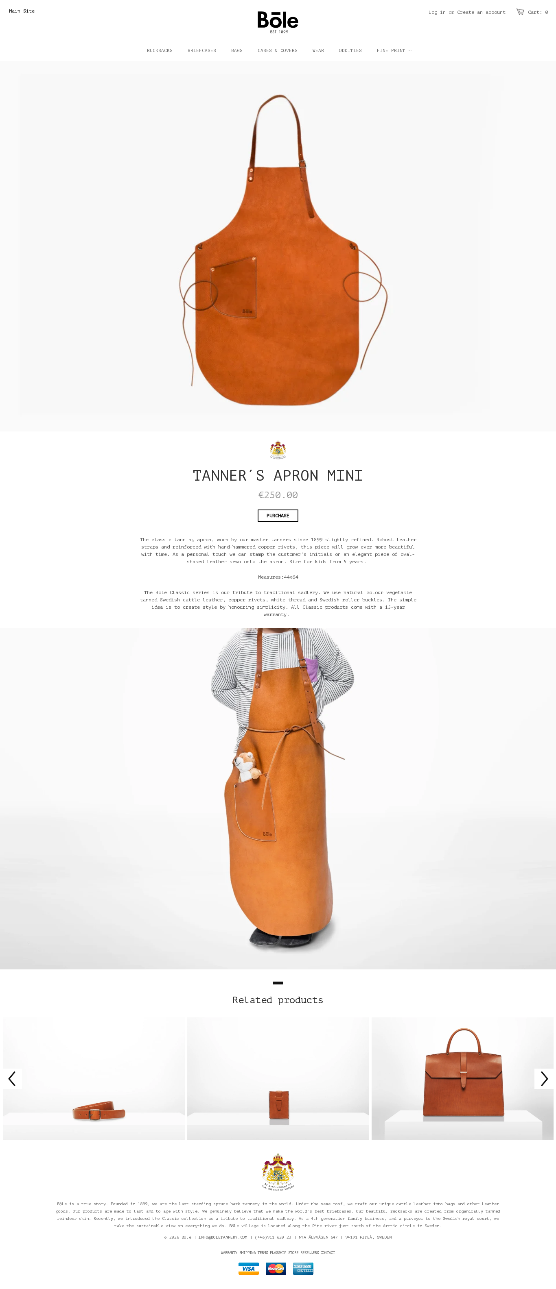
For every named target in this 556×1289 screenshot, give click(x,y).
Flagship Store (284, 1253)
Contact (328, 1253)
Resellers (309, 1253)
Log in (437, 12)
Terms (263, 1253)
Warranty (229, 1253)
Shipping (247, 1253)
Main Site (22, 11)
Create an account (481, 12)
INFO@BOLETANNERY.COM (223, 1237)
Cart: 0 (538, 12)
